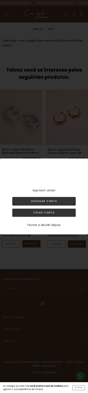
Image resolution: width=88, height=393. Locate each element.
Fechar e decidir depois (44, 225)
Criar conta (44, 213)
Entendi (79, 387)
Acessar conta (44, 201)
